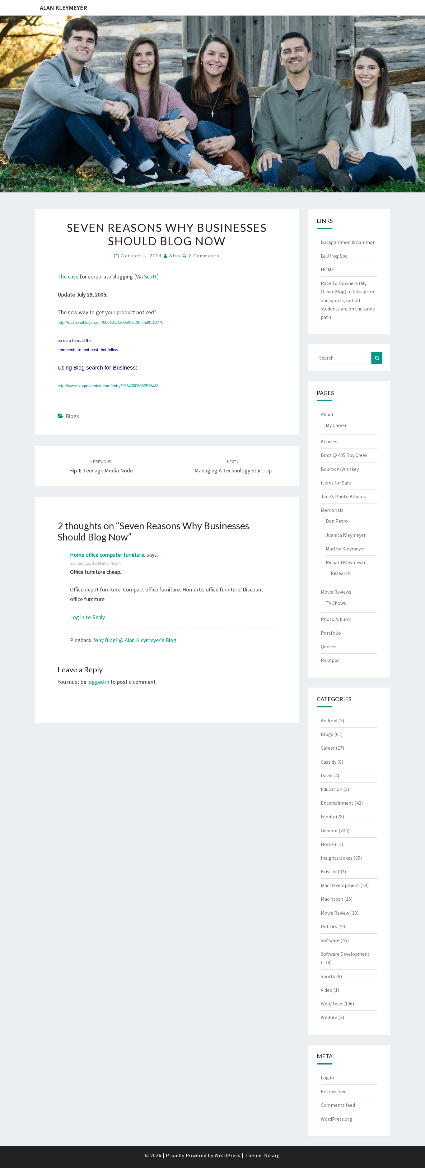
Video (326, 990)
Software (330, 940)
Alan (174, 255)
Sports (328, 976)
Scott (150, 276)
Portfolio (331, 633)
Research (340, 573)
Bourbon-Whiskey (340, 469)
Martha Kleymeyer (345, 548)
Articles (329, 441)
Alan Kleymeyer (63, 7)
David (326, 775)
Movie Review (335, 913)
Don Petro (337, 521)
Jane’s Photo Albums (343, 496)
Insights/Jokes (337, 858)
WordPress (228, 1155)
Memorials (332, 510)
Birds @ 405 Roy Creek (344, 455)
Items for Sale (336, 483)
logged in (98, 681)
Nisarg (272, 1155)
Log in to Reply (87, 617)
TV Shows (336, 603)
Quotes (328, 646)
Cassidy (328, 762)
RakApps (330, 660)
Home (327, 844)
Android (329, 720)
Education (331, 789)
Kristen (329, 871)
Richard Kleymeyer (346, 562)
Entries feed (334, 1091)
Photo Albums (336, 619)
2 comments (204, 255)
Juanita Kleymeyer (346, 535)
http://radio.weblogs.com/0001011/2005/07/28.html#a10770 (110, 322)
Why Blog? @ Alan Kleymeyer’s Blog (135, 640)
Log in (327, 1077)
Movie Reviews (336, 592)
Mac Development (340, 885)
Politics (329, 926)
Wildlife (329, 1017)
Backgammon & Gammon (348, 242)
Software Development (345, 954)
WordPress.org (336, 1119)
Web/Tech (331, 1003)
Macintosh (332, 899)
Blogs (72, 416)
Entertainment (337, 803)
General (329, 830)
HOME (327, 269)
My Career (336, 425)
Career (328, 748)
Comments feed (338, 1105)
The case (68, 276)
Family (328, 816)
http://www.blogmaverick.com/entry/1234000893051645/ (108, 386)
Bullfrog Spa (334, 256)
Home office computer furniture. (107, 554)
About (327, 414)
